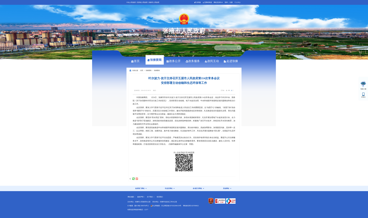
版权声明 (140, 197)
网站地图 (131, 197)
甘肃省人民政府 (142, 2)
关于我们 (150, 197)
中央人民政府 (131, 2)
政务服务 (194, 61)
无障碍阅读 (208, 2)
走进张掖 (232, 61)
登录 (226, 2)
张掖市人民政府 (154, 2)
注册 (231, 2)
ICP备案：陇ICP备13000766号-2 (138, 205)
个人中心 (237, 2)
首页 (137, 61)
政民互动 (213, 61)
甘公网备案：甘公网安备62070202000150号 (166, 205)
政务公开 (175, 61)
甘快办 (363, 97)
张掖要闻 (156, 59)
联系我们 (160, 197)
